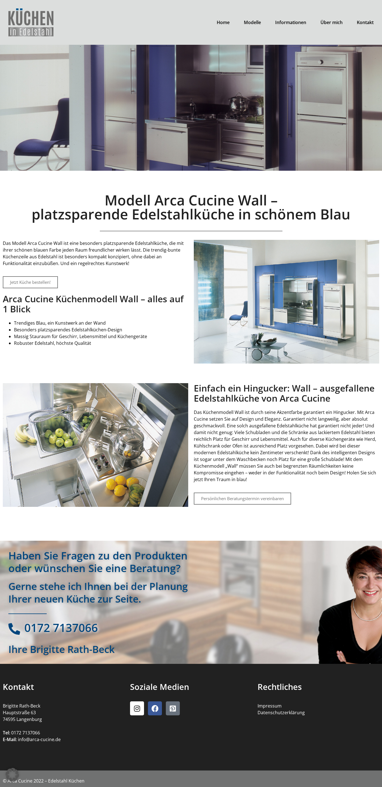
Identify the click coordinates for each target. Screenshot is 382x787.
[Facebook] (155, 708)
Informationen (290, 22)
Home (223, 22)
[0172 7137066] (14, 629)
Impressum (270, 706)
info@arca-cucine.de (39, 739)
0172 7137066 (61, 627)
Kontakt (365, 22)
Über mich (331, 22)
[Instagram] (137, 708)
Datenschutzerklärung (281, 712)
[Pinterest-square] (173, 708)
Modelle (252, 22)
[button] (12, 774)
